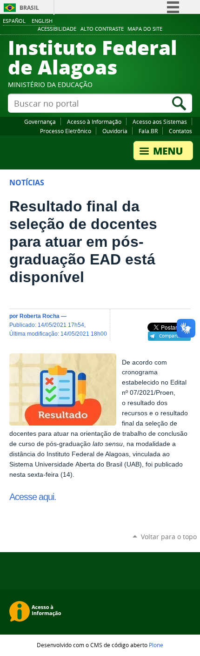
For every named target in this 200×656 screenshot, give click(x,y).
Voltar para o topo (169, 536)
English (42, 20)
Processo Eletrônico (65, 131)
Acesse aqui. (32, 497)
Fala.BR (148, 131)
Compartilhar (173, 335)
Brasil (29, 8)
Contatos (180, 131)
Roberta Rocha (40, 316)
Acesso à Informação (94, 121)
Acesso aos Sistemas (160, 121)
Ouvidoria (114, 131)
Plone (156, 645)
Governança (40, 121)
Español (14, 20)
